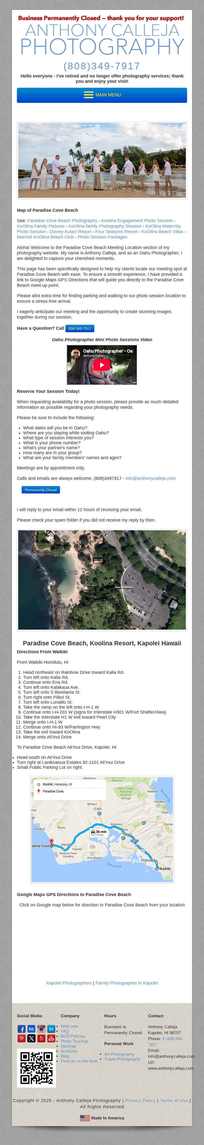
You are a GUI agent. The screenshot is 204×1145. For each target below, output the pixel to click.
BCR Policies (73, 1036)
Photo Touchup (74, 1041)
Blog (65, 1056)
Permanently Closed (41, 490)
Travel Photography (122, 1059)
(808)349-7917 (102, 66)
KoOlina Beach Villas (162, 231)
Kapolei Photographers (69, 983)
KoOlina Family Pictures (41, 226)
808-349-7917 (80, 328)
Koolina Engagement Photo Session (137, 220)
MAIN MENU (107, 94)
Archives (69, 1051)
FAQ (65, 1031)
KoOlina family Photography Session (105, 226)
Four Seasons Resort (116, 231)
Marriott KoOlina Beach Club (45, 237)
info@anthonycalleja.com (151, 478)
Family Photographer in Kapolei (127, 983)
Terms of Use (174, 1100)
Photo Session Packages (102, 237)
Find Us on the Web (79, 1061)
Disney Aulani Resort (70, 231)
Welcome (69, 1026)
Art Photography (119, 1054)
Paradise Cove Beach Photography (62, 220)
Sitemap (68, 1046)
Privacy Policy (140, 1100)
